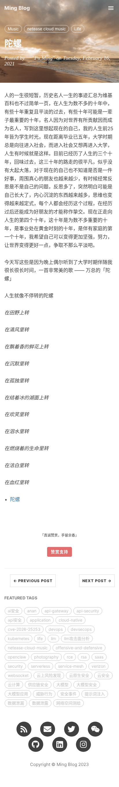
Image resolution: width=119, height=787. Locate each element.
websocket (18, 675)
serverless (40, 666)
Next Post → (96, 580)
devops (56, 629)
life (40, 638)
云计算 (14, 684)
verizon (98, 666)
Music (13, 28)
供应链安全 (38, 684)
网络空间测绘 (68, 703)
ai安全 (13, 610)
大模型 (62, 684)
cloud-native (70, 620)
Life (77, 28)
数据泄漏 (16, 703)
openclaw (17, 656)
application (40, 620)
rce (70, 656)
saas (99, 656)
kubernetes (18, 638)
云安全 (103, 675)
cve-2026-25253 (24, 629)
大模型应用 (18, 693)
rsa (84, 656)
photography (46, 656)
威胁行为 (44, 693)
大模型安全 (87, 684)
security (15, 666)
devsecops (81, 629)
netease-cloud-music (28, 647)
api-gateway (56, 610)
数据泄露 (40, 703)
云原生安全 (79, 675)
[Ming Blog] (24, 728)
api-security (88, 610)
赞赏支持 (59, 551)
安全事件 (68, 693)
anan (31, 610)
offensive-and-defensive (79, 647)
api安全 (15, 620)
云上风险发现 (49, 675)
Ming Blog (17, 8)
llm (53, 638)
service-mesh (70, 666)
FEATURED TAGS (20, 597)
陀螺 (15, 499)
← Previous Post (33, 580)
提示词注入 (95, 693)
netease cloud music (46, 28)
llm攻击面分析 (77, 638)
